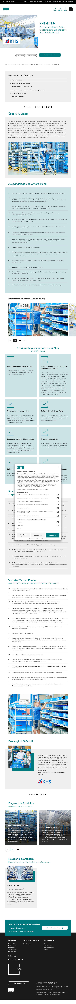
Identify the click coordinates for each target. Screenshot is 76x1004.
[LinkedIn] (22, 959)
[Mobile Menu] (71, 9)
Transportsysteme (12, 949)
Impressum (65, 992)
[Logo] (7, 9)
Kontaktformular (27, 943)
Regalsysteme (11, 947)
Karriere (46, 949)
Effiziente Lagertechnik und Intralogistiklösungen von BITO (19, 64)
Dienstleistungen (12, 951)
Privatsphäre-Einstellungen (53, 994)
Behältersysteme (12, 945)
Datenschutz (39, 994)
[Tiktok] (16, 959)
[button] (42, 107)
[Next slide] (15, 340)
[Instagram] (12, 959)
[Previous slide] (7, 849)
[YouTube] (19, 959)
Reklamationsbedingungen (54, 992)
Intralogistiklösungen (13, 943)
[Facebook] (9, 959)
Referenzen (39, 64)
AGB (45, 994)
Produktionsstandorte (49, 947)
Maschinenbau (47, 64)
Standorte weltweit (48, 945)
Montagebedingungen (41, 992)
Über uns (46, 943)
